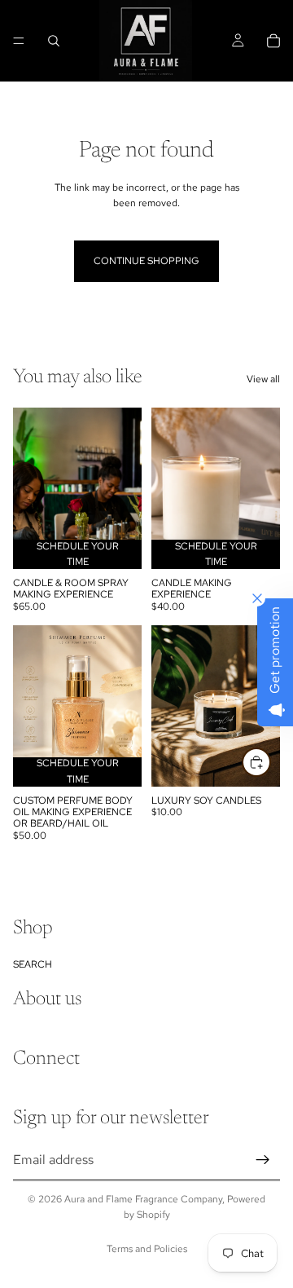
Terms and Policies (147, 1248)
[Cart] (273, 41)
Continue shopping (146, 260)
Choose (270, 767)
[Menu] (18, 41)
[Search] (54, 41)
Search (32, 963)
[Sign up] (263, 1159)
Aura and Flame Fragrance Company (143, 1199)
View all (263, 379)
